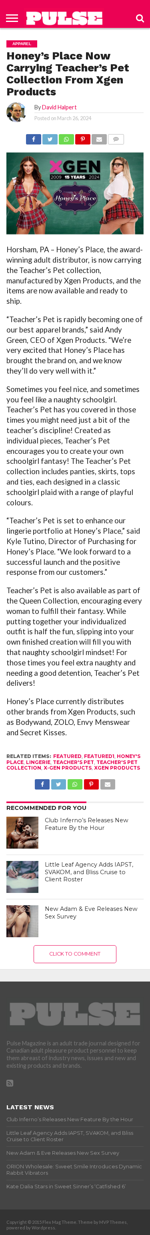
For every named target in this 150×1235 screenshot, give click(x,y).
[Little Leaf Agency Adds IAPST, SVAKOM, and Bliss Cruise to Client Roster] (22, 877)
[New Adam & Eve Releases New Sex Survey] (22, 921)
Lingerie (38, 762)
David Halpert (59, 107)
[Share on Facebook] (33, 137)
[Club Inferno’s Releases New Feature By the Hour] (22, 833)
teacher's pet (73, 762)
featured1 (99, 756)
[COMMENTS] (116, 137)
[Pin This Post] (82, 137)
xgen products (117, 768)
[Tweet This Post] (50, 137)
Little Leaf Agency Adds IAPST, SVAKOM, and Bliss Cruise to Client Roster (89, 872)
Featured (67, 756)
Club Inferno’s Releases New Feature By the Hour (86, 824)
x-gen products (68, 768)
